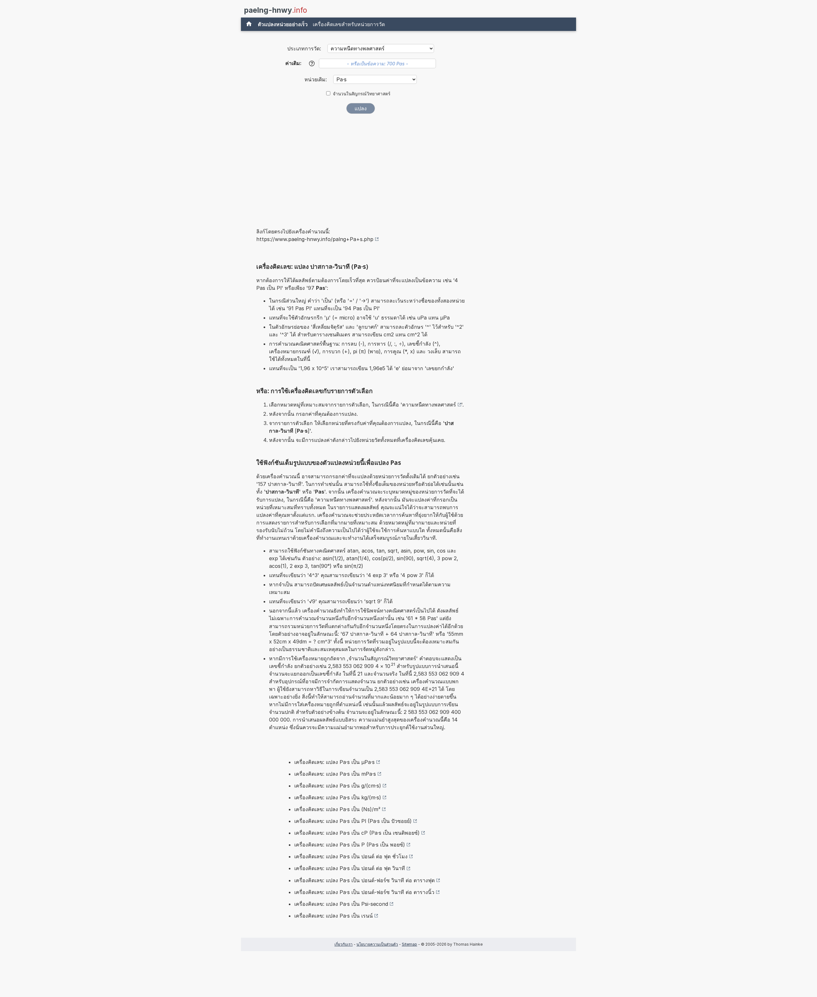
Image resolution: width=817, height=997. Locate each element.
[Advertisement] (360, 166)
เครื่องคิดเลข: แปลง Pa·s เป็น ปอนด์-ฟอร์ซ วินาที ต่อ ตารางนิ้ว (364, 892)
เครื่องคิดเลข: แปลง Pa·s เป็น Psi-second (341, 904)
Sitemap (409, 944)
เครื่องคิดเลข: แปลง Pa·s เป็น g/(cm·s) (337, 785)
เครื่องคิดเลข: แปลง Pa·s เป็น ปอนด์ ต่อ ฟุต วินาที (349, 868)
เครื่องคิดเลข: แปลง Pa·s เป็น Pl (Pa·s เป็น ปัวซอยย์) (353, 821)
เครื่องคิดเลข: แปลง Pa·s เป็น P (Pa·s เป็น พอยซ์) (349, 844)
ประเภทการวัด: (304, 48)
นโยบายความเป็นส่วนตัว (377, 944)
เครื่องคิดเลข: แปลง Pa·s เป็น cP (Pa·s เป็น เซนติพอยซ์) (357, 833)
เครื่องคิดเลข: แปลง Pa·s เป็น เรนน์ (333, 916)
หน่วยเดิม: (316, 79)
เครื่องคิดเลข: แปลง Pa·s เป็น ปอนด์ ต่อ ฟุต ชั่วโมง (351, 856)
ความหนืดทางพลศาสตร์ (429, 404)
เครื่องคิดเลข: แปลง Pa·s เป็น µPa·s (334, 762)
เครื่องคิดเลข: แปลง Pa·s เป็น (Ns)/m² (337, 809)
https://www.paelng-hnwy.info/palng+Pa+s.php (314, 239)
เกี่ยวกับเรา (343, 944)
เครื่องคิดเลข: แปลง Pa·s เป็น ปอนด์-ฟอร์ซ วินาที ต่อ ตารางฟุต (364, 880)
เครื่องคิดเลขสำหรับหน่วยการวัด (349, 24)
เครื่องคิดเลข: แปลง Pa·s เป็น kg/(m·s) (337, 797)
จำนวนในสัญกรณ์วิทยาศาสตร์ (361, 93)
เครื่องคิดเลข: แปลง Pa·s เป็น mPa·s (335, 774)
